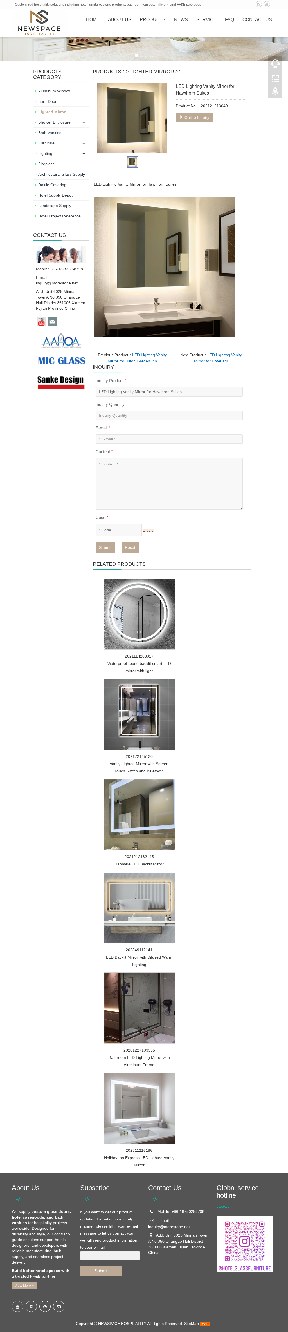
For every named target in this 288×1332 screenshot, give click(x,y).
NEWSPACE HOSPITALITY (122, 1323)
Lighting (45, 153)
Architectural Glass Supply (61, 174)
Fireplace (46, 164)
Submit (105, 547)
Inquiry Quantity (110, 404)
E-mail (103, 428)
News (181, 19)
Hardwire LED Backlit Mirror (139, 864)
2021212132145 (139, 856)
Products (153, 19)
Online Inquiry (196, 117)
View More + (24, 1286)
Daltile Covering (52, 184)
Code (102, 517)
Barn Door (47, 101)
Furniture (46, 143)
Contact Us (257, 19)
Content (104, 451)
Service (206, 19)
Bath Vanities (49, 132)
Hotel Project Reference (59, 216)
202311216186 (139, 1150)
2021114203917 (139, 656)
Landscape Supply (54, 205)
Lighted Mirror (152, 71)
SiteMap (191, 1323)
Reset (130, 547)
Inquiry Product (111, 380)
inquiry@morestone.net (57, 283)
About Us (119, 19)
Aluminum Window (54, 91)
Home (93, 19)
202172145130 (139, 756)
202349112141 (139, 950)
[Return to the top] (275, 93)
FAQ (229, 19)
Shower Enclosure (54, 122)
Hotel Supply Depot (55, 195)
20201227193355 (139, 1050)
